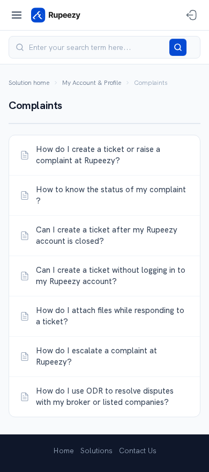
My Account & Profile (91, 82)
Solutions (96, 450)
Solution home (29, 82)
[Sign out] (191, 15)
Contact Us (137, 450)
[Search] (177, 47)
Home (63, 450)
